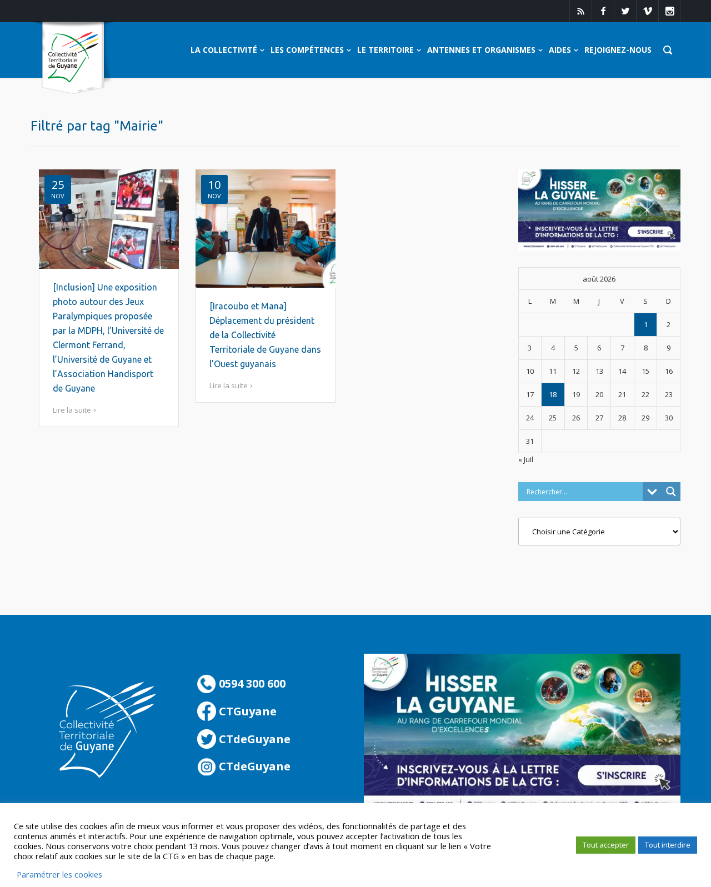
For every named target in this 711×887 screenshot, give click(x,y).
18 (553, 394)
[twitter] (625, 11)
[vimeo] (647, 11)
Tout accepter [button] (606, 845)
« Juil (525, 459)
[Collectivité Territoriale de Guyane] (73, 58)
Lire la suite (72, 410)
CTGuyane (246, 711)
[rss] (580, 11)
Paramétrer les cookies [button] (59, 874)
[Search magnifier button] (671, 491)
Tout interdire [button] (667, 845)
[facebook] (603, 11)
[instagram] (669, 11)
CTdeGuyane (253, 738)
